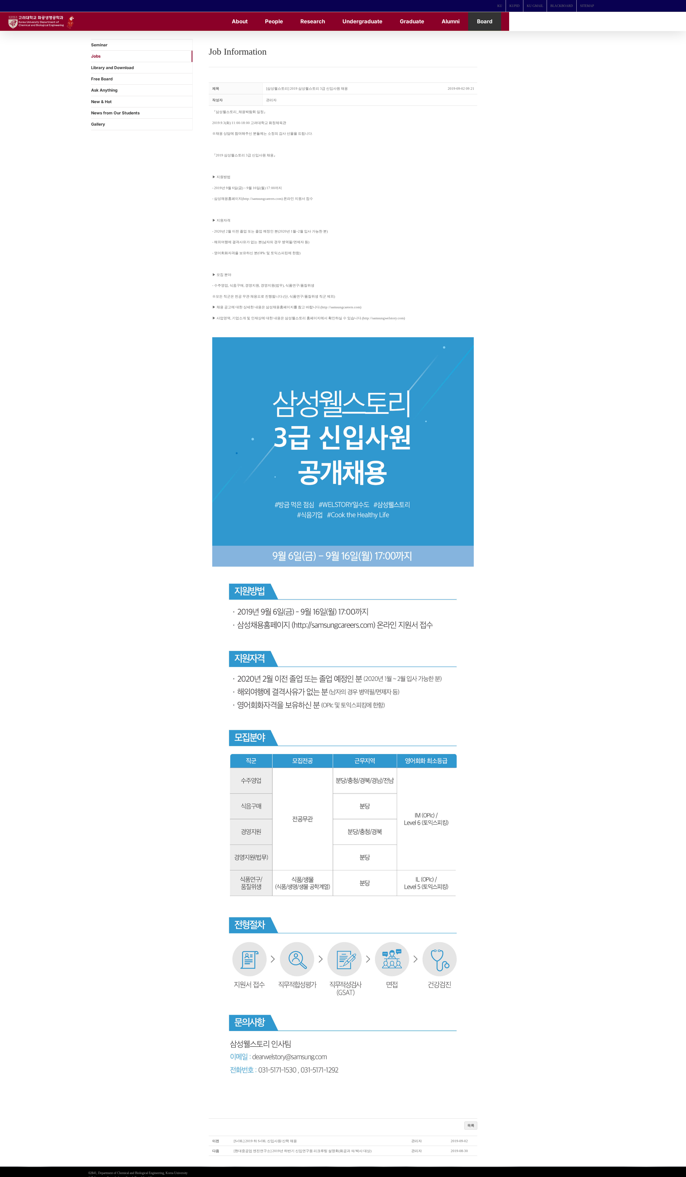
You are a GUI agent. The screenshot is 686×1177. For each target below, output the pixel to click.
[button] (271, 100)
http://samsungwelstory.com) (384, 318)
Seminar (99, 44)
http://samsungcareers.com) (263, 199)
